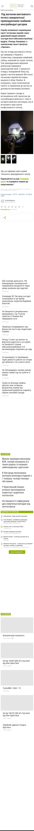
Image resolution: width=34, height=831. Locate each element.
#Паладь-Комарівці (6, 194)
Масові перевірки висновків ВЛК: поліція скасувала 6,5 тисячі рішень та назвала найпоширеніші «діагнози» (16, 463)
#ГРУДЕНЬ (29, 194)
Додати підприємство (17, 552)
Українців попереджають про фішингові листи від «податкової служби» (16, 329)
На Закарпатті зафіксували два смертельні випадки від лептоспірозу (16, 504)
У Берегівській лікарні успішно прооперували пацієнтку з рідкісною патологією (13, 491)
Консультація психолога (13, 635)
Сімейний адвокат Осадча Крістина (14, 726)
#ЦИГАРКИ (21, 194)
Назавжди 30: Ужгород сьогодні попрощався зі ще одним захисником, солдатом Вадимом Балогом (16, 300)
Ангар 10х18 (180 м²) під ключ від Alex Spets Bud (16, 714)
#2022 (2, 196)
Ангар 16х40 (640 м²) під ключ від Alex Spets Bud (16, 662)
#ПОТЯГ (15, 194)
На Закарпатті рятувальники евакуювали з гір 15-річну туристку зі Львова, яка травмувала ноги (15, 315)
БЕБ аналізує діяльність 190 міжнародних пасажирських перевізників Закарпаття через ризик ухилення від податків (16, 284)
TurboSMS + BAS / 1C (12, 688)
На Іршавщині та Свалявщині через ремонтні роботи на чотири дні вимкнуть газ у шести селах (17, 359)
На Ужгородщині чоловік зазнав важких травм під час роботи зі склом (16, 372)
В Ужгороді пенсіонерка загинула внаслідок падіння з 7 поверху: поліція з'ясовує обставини (17, 477)
